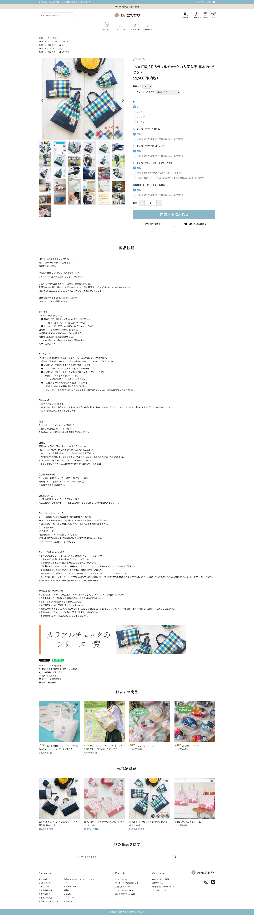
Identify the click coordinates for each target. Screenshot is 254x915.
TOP (41, 38)
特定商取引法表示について (163, 887)
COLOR (51, 45)
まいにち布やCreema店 (125, 894)
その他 (92, 879)
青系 (61, 48)
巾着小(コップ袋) (45, 898)
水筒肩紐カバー (70, 886)
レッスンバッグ (44, 883)
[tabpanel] (83, 99)
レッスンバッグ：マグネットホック (148, 146)
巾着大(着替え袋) (46, 890)
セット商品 (52, 38)
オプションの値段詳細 (50, 665)
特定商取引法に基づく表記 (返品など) (58, 669)
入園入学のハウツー (123, 887)
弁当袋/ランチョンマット (48, 901)
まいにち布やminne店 (124, 890)
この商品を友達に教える (52, 672)
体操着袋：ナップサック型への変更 (149, 185)
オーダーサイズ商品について (126, 883)
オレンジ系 (64, 52)
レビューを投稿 (47, 682)
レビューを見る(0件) (50, 679)
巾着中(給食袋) (45, 894)
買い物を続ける (48, 675)
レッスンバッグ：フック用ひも (146, 129)
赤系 (61, 45)
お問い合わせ (153, 224)
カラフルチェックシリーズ (58, 41)
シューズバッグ (44, 887)
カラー (136, 102)
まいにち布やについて (124, 879)
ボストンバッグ (70, 897)
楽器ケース (68, 890)
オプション (68, 901)
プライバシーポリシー (160, 890)
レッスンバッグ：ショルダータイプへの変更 (153, 163)
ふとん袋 (67, 894)
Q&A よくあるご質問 (160, 879)
